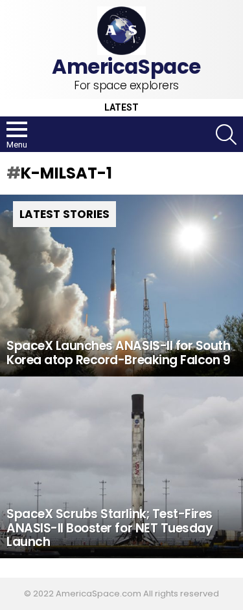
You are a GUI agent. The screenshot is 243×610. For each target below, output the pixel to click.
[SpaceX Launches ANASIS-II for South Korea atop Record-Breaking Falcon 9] (121, 285)
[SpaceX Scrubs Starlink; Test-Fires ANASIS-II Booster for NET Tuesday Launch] (121, 467)
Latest (121, 108)
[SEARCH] (226, 134)
